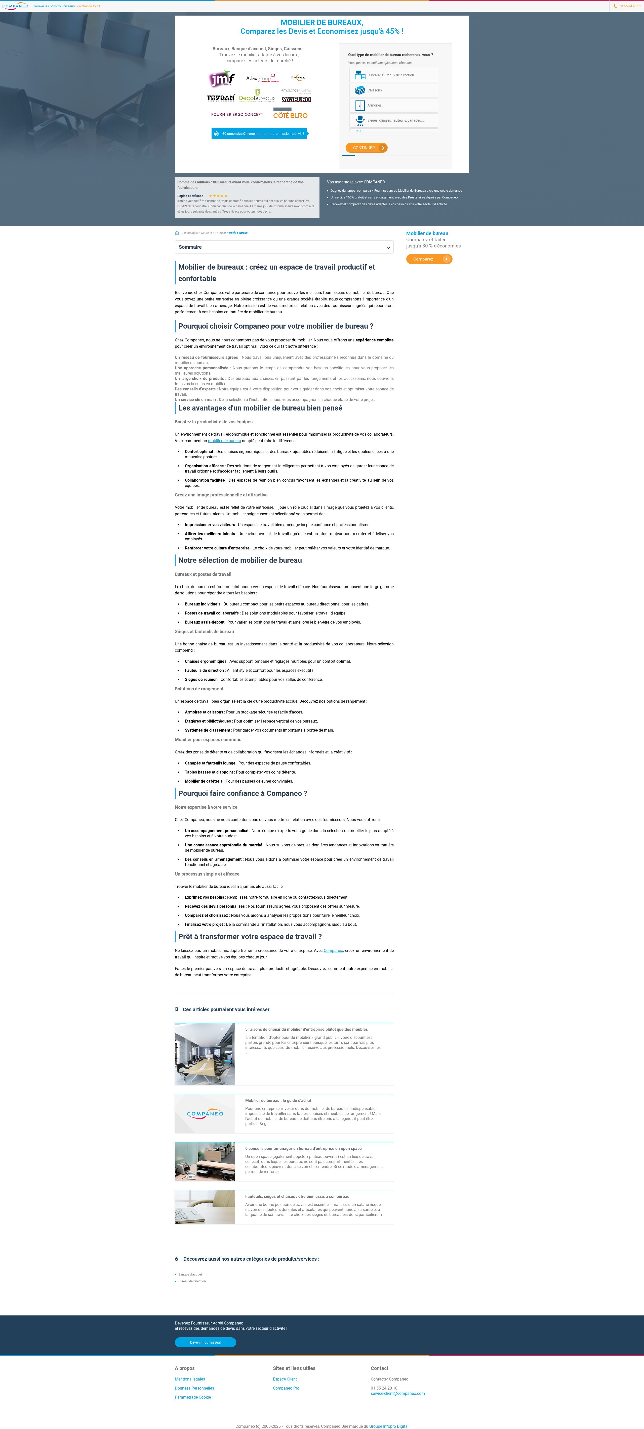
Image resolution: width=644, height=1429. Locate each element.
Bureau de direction (192, 1281)
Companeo (333, 950)
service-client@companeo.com (398, 1393)
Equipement (190, 233)
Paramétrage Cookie (193, 1397)
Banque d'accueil (190, 1274)
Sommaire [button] (190, 247)
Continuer (364, 147)
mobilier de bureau (224, 440)
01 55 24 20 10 (384, 1388)
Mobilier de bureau (213, 233)
